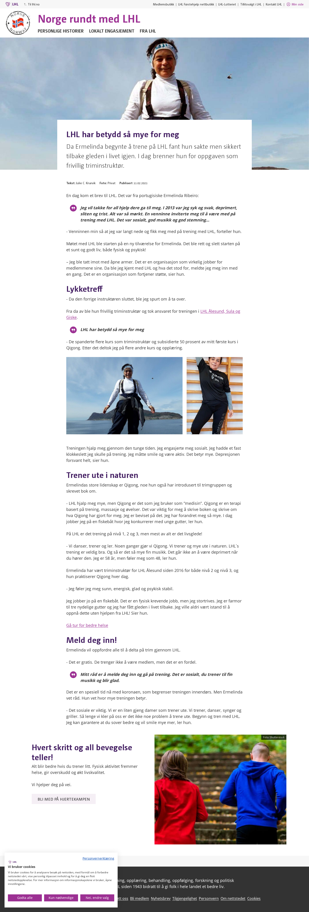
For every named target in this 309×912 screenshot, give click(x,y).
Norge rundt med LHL (89, 18)
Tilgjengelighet (184, 898)
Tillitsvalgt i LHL (250, 4)
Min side (298, 4)
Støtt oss (120, 898)
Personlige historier (61, 31)
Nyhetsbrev (161, 898)
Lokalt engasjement (111, 31)
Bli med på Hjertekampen (64, 799)
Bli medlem (139, 898)
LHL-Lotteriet (227, 4)
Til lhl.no (34, 4)
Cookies (254, 898)
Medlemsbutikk (163, 4)
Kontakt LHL (274, 4)
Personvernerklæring (98, 858)
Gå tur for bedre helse (87, 625)
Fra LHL (148, 31)
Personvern (209, 898)
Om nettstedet (233, 898)
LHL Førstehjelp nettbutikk (196, 4)
